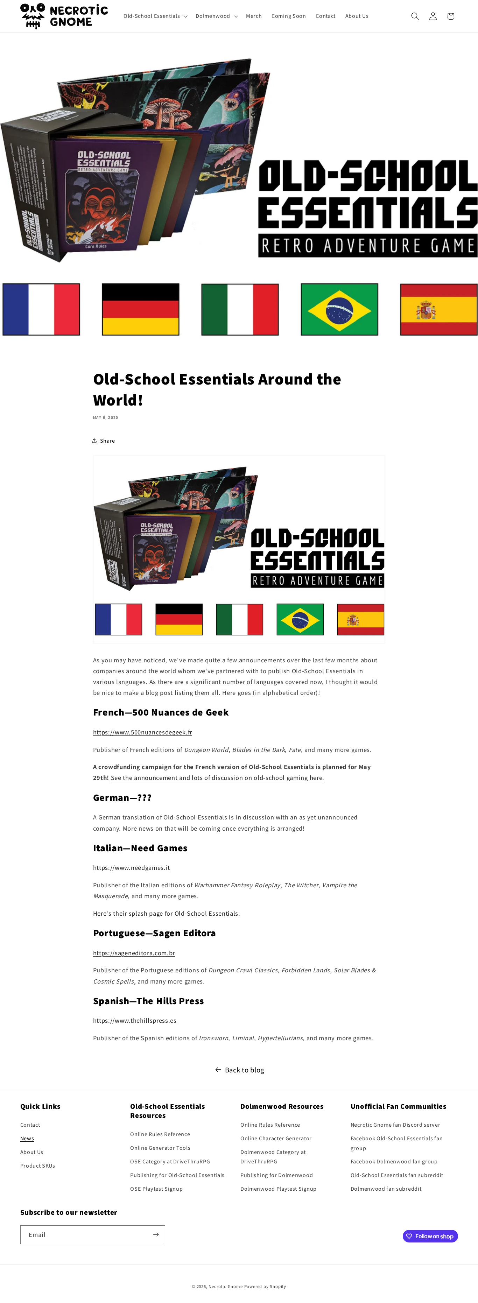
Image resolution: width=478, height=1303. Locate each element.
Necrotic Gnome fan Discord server (396, 1125)
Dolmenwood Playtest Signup (278, 1188)
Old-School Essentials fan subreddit (397, 1175)
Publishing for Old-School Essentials (177, 1175)
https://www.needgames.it (131, 867)
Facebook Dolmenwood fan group (394, 1161)
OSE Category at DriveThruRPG (170, 1161)
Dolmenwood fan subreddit (386, 1188)
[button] (155, 16)
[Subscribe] (156, 1234)
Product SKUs (37, 1165)
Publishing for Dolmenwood (276, 1175)
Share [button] (107, 440)
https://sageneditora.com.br (134, 953)
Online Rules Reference (160, 1134)
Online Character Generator (276, 1138)
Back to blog (244, 1070)
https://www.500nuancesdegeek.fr (142, 732)
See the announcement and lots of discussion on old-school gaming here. (217, 777)
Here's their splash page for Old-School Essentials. (166, 913)
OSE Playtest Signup (156, 1188)
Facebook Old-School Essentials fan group (397, 1143)
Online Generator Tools (160, 1147)
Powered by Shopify (265, 1287)
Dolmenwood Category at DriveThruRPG (273, 1156)
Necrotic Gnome (225, 1287)
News (27, 1138)
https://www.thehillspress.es (135, 1020)
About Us (32, 1152)
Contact (30, 1125)
